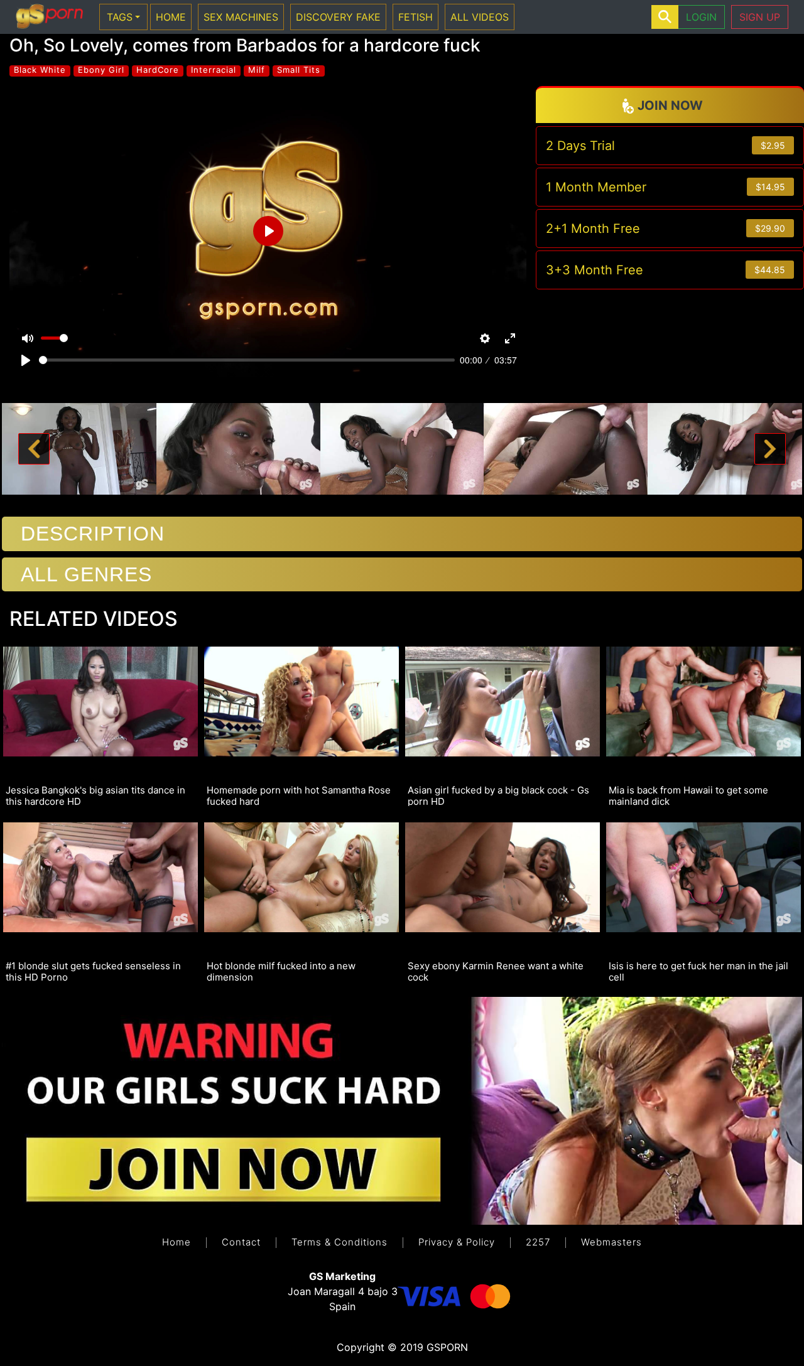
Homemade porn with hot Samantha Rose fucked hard (299, 795)
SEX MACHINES (241, 17)
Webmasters (611, 1242)
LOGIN (701, 17)
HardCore (157, 70)
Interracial (213, 70)
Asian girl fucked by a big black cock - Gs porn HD (498, 795)
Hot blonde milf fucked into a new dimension (281, 971)
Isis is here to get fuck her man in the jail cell (698, 971)
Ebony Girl (101, 70)
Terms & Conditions (339, 1242)
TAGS (120, 17)
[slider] (247, 360)
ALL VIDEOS (479, 17)
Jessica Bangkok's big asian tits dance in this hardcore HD (95, 795)
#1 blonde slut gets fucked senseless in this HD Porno (93, 971)
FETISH (415, 17)
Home (176, 1242)
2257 (538, 1242)
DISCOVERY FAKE (338, 17)
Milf (256, 70)
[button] (34, 449)
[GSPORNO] (49, 17)
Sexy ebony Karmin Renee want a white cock (496, 971)
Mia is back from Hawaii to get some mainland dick (688, 795)
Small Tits (298, 70)
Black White (40, 70)
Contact (241, 1242)
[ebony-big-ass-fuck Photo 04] (566, 447)
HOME (171, 17)
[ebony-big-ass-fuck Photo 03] (402, 447)
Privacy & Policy (456, 1242)
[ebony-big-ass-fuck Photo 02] (238, 447)
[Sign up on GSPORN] (402, 1110)
